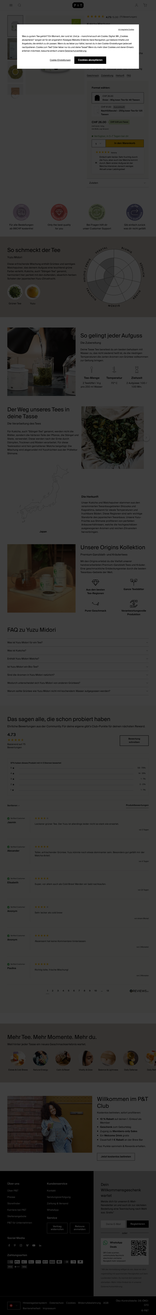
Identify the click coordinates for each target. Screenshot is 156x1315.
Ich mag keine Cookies (126, 29)
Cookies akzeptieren (90, 60)
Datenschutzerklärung (76, 51)
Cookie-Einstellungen (60, 60)
